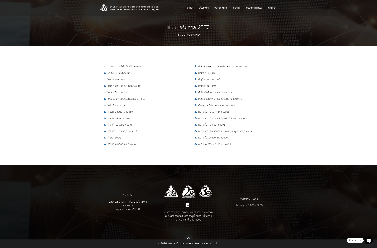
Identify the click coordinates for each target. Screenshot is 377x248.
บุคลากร (236, 8)
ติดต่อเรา (272, 8)
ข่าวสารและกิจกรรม (254, 8)
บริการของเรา (220, 8)
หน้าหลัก (189, 8)
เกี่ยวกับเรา (204, 8)
